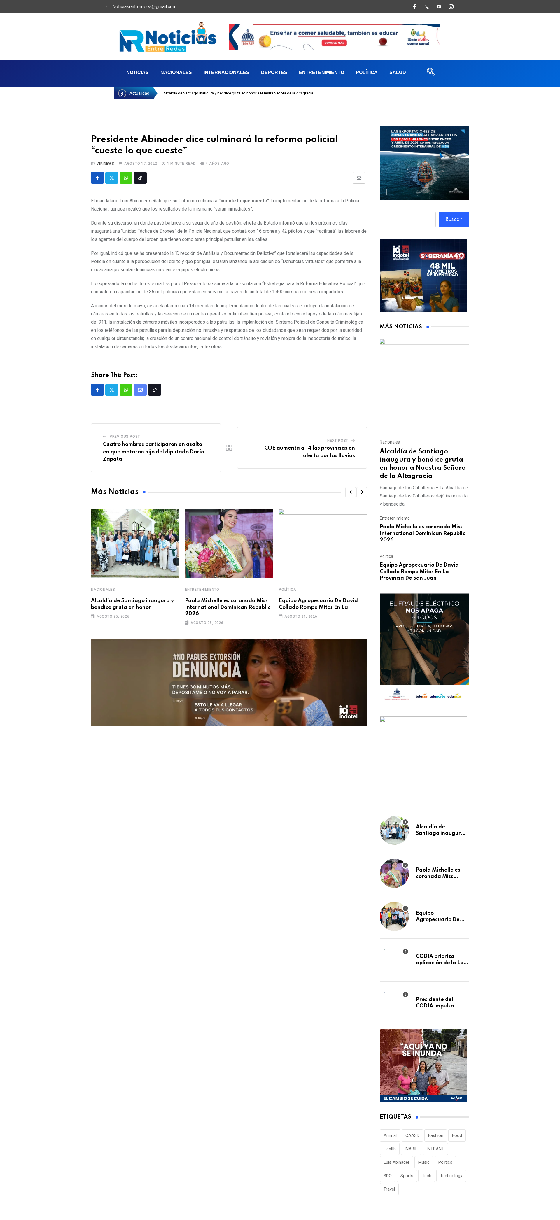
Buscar (454, 219)
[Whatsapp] (126, 178)
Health (390, 1148)
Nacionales (176, 72)
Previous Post (125, 436)
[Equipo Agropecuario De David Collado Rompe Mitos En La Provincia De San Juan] (394, 916)
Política (367, 72)
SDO (388, 1175)
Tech (426, 1175)
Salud (397, 72)
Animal (390, 1135)
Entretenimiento (321, 72)
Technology (451, 1175)
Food (457, 1135)
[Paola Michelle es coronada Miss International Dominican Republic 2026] (394, 873)
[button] (350, 492)
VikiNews (105, 164)
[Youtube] (439, 6)
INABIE (411, 1148)
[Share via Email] (359, 178)
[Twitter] (426, 6)
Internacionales (226, 72)
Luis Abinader (397, 1162)
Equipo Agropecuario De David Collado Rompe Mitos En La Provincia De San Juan (419, 571)
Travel (389, 1189)
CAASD (412, 1135)
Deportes (274, 72)
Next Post (337, 441)
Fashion (435, 1135)
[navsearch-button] (431, 73)
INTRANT (435, 1148)
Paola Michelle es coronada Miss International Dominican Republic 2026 (227, 607)
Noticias (137, 72)
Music (424, 1162)
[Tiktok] (140, 178)
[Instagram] (451, 6)
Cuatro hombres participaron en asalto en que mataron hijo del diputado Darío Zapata (153, 452)
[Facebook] (414, 6)
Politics (445, 1162)
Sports (406, 1175)
